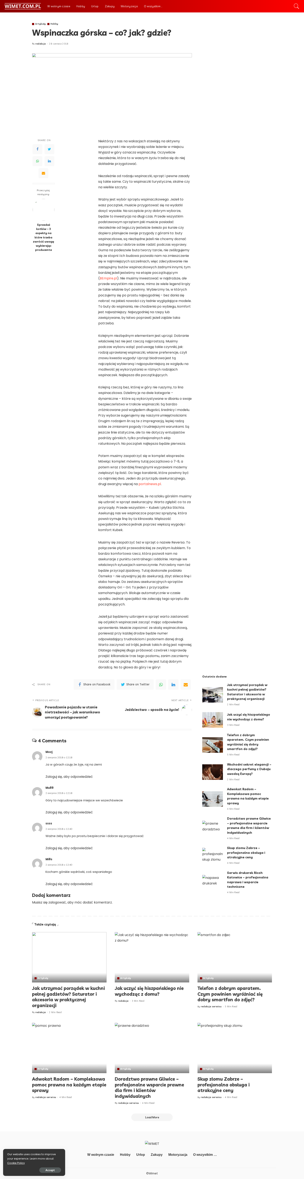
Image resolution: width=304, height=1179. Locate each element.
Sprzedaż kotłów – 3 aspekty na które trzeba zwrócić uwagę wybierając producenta (43, 237)
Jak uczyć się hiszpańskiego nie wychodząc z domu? (149, 991)
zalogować (57, 902)
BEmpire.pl (108, 278)
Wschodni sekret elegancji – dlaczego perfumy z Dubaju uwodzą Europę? (249, 769)
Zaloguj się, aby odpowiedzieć (69, 776)
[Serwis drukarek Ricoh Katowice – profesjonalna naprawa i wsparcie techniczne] (212, 882)
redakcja (40, 44)
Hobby (54, 24)
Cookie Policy (16, 1163)
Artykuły (40, 24)
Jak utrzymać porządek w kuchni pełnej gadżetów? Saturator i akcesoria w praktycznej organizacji (68, 996)
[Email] (43, 173)
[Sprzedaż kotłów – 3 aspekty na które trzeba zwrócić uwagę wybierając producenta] (43, 210)
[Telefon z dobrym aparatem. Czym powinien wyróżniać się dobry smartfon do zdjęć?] (212, 745)
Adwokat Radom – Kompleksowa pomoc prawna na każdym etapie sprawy (69, 1084)
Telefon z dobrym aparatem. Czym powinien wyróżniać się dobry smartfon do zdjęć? (230, 994)
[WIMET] (22, 6)
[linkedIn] (173, 684)
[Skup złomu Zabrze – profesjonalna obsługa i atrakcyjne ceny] (212, 855)
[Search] (296, 6)
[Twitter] (49, 149)
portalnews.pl (150, 484)
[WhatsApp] (37, 161)
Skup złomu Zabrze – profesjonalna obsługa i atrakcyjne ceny (246, 852)
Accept (50, 1170)
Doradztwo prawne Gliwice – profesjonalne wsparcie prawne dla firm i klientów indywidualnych (149, 1087)
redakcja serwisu (211, 1006)
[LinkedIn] (49, 161)
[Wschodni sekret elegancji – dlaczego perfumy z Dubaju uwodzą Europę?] (212, 772)
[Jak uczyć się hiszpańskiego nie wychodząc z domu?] (212, 720)
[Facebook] (37, 149)
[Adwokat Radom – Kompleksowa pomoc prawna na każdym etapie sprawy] (212, 799)
